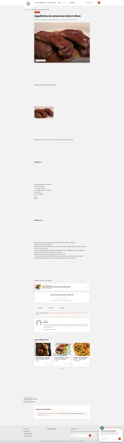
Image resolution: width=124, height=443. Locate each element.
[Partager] (49, 363)
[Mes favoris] (64, 2)
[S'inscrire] (119, 438)
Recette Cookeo (51, 2)
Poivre (36, 198)
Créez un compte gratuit (42, 313)
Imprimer (51, 308)
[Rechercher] (99, 2)
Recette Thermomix (40, 2)
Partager (62, 308)
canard (45, 85)
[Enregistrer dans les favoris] (46, 363)
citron (54, 85)
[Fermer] (121, 429)
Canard (29, 9)
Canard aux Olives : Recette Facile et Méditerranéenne (42, 358)
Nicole (43, 20)
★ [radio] (57, 298)
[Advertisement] (62, 74)
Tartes (59, 2)
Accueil (25, 9)
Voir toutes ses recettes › (49, 329)
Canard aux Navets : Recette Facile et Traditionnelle (61, 358)
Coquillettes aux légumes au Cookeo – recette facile (80, 358)
